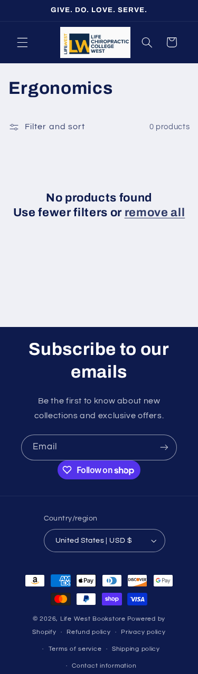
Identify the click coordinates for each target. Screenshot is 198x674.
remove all (155, 212)
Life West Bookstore (93, 619)
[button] (22, 42)
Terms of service (75, 649)
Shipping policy (136, 649)
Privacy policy (143, 632)
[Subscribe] (164, 447)
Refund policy (89, 632)
